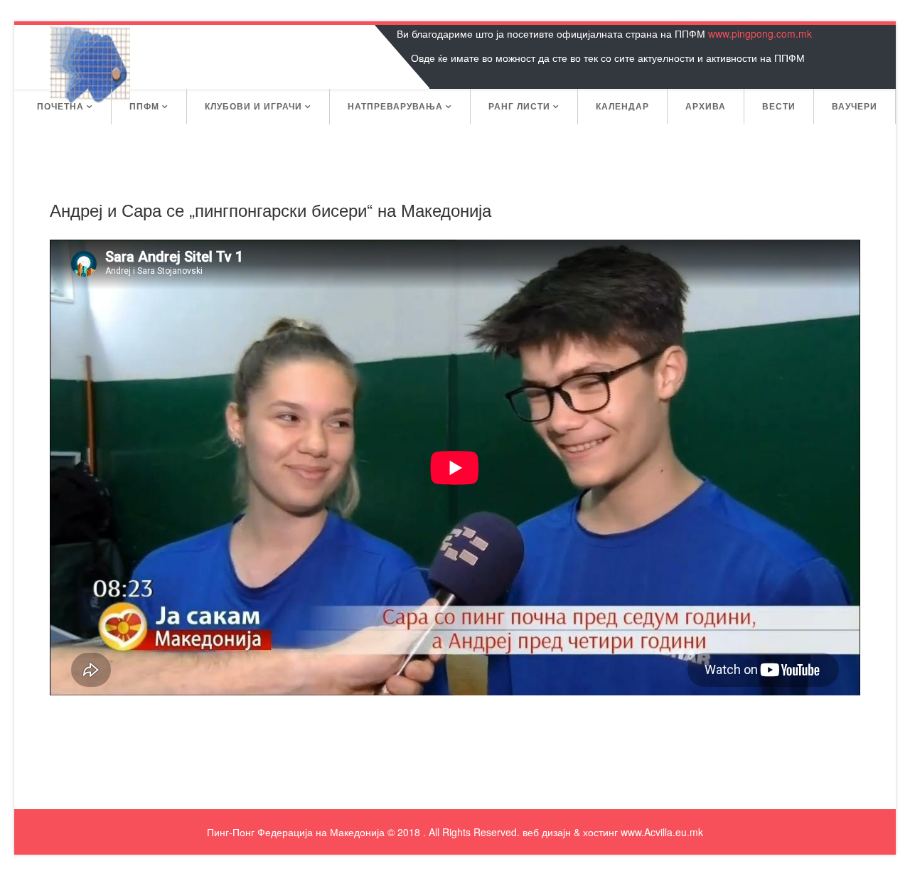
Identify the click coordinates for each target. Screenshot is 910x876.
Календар (622, 106)
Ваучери (854, 106)
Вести (779, 106)
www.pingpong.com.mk (760, 33)
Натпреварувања (395, 106)
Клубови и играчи (253, 106)
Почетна (60, 106)
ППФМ (144, 106)
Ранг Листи (519, 106)
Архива (705, 106)
